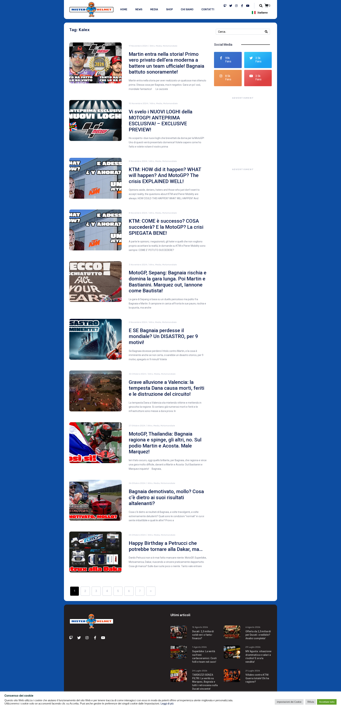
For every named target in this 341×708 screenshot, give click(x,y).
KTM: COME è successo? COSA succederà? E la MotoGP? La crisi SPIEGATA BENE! (166, 227)
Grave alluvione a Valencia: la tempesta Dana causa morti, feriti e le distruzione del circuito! (166, 388)
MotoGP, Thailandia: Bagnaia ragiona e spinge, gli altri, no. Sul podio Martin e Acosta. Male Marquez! (165, 443)
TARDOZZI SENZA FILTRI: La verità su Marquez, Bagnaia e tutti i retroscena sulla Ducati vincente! (205, 681)
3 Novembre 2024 (138, 264)
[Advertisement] (243, 130)
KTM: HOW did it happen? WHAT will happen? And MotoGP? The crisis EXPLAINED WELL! (165, 175)
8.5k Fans (228, 77)
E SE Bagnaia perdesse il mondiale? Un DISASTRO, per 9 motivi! (163, 336)
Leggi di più (167, 703)
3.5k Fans (258, 59)
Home (123, 9)
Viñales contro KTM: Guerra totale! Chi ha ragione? (257, 678)
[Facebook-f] (242, 6)
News (138, 9)
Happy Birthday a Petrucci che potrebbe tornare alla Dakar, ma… (166, 546)
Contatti (207, 9)
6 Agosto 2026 (252, 627)
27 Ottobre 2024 (137, 425)
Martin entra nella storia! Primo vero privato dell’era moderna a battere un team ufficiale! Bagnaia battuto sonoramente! (166, 63)
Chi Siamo (187, 9)
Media (154, 9)
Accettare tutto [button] (326, 702)
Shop (169, 9)
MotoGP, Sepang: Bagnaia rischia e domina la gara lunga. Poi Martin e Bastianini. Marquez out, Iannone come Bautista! (167, 282)
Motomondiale (170, 46)
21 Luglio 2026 (252, 670)
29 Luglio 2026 (252, 647)
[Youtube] (248, 6)
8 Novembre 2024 (138, 161)
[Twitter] (231, 6)
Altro (152, 46)
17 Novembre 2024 (138, 46)
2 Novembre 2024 (138, 322)
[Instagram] (236, 6)
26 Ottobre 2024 (137, 483)
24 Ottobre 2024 (137, 535)
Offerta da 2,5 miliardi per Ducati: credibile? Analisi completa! (258, 635)
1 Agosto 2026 (199, 647)
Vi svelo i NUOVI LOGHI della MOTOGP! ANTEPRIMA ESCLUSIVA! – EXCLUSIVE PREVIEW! (160, 121)
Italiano (263, 12)
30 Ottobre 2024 (137, 374)
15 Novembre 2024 (138, 103)
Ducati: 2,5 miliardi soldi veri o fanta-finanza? (203, 635)
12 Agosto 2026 (200, 627)
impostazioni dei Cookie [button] (289, 702)
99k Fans (228, 59)
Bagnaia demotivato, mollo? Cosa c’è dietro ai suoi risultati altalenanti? (166, 497)
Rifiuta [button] (310, 702)
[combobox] (259, 12)
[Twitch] (225, 6)
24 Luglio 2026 (199, 670)
